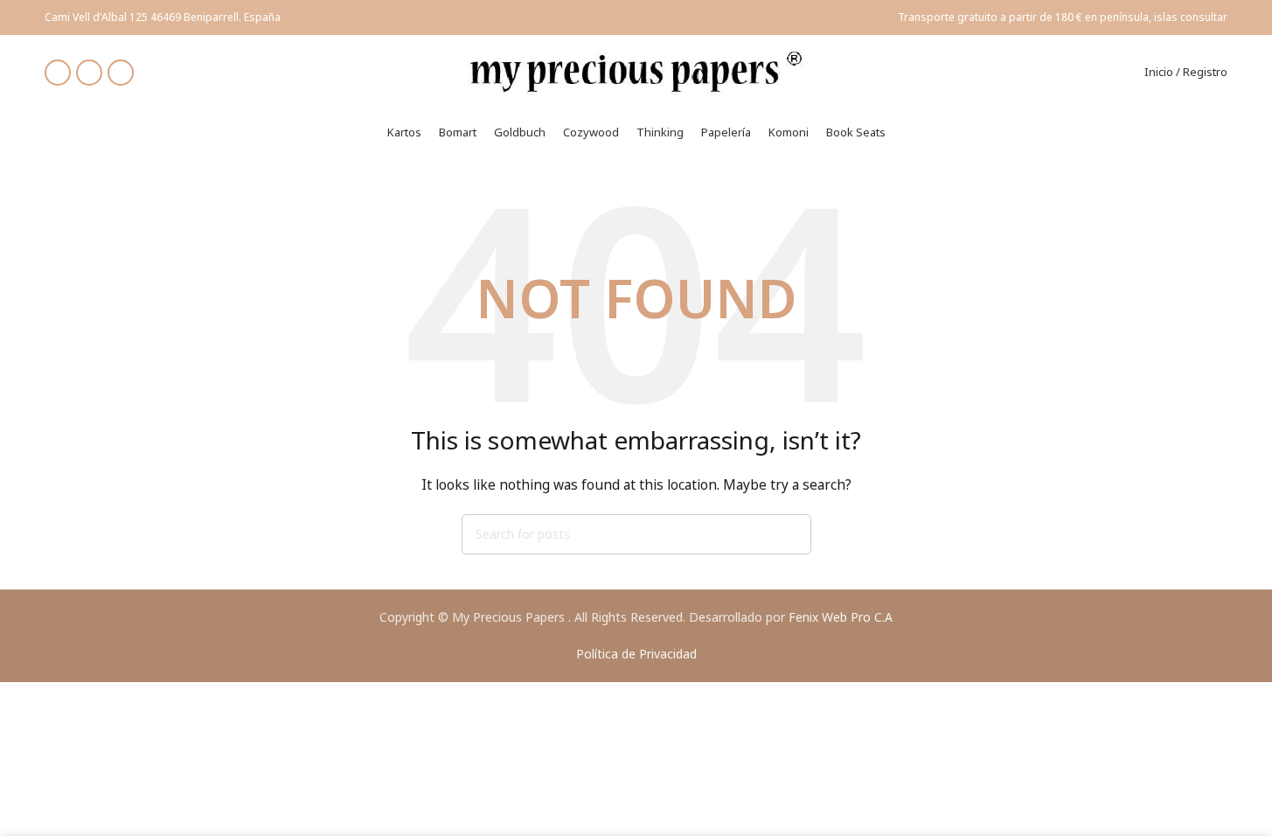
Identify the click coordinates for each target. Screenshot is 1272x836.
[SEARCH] (791, 534)
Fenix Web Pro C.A (841, 617)
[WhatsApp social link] (121, 72)
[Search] (1120, 72)
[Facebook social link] (58, 72)
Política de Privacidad (636, 653)
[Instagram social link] (89, 72)
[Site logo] (636, 70)
